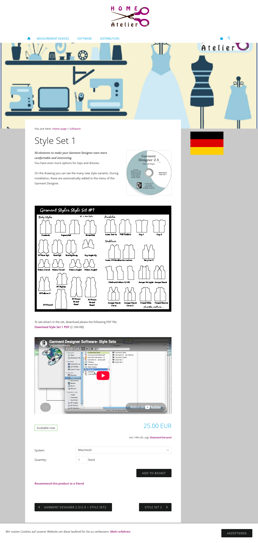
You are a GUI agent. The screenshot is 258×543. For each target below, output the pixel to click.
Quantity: (41, 460)
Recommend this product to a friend (59, 483)
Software (75, 128)
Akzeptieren (237, 533)
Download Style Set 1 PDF (52, 327)
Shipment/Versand (160, 437)
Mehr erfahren (120, 531)
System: (40, 450)
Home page (59, 128)
